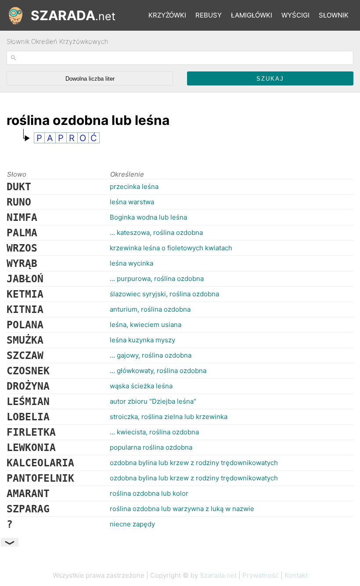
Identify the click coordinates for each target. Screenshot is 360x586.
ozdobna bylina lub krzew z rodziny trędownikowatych (194, 462)
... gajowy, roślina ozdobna (150, 355)
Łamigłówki (251, 15)
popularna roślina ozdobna (151, 447)
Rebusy (208, 15)
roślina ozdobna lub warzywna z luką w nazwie (182, 508)
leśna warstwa (132, 202)
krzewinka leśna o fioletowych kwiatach (171, 248)
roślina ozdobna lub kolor (149, 493)
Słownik (334, 15)
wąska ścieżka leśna (141, 386)
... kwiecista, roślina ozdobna (154, 432)
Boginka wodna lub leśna (148, 217)
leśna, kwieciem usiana (145, 324)
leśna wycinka (131, 263)
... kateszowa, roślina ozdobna (156, 232)
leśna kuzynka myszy (142, 340)
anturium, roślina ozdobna (150, 309)
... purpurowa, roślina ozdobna (157, 278)
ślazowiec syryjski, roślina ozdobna (164, 294)
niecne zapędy (132, 524)
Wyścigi (295, 15)
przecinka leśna (134, 186)
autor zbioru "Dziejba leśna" (153, 401)
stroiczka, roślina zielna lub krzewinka (168, 416)
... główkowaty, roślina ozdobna (158, 370)
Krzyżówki (167, 15)
